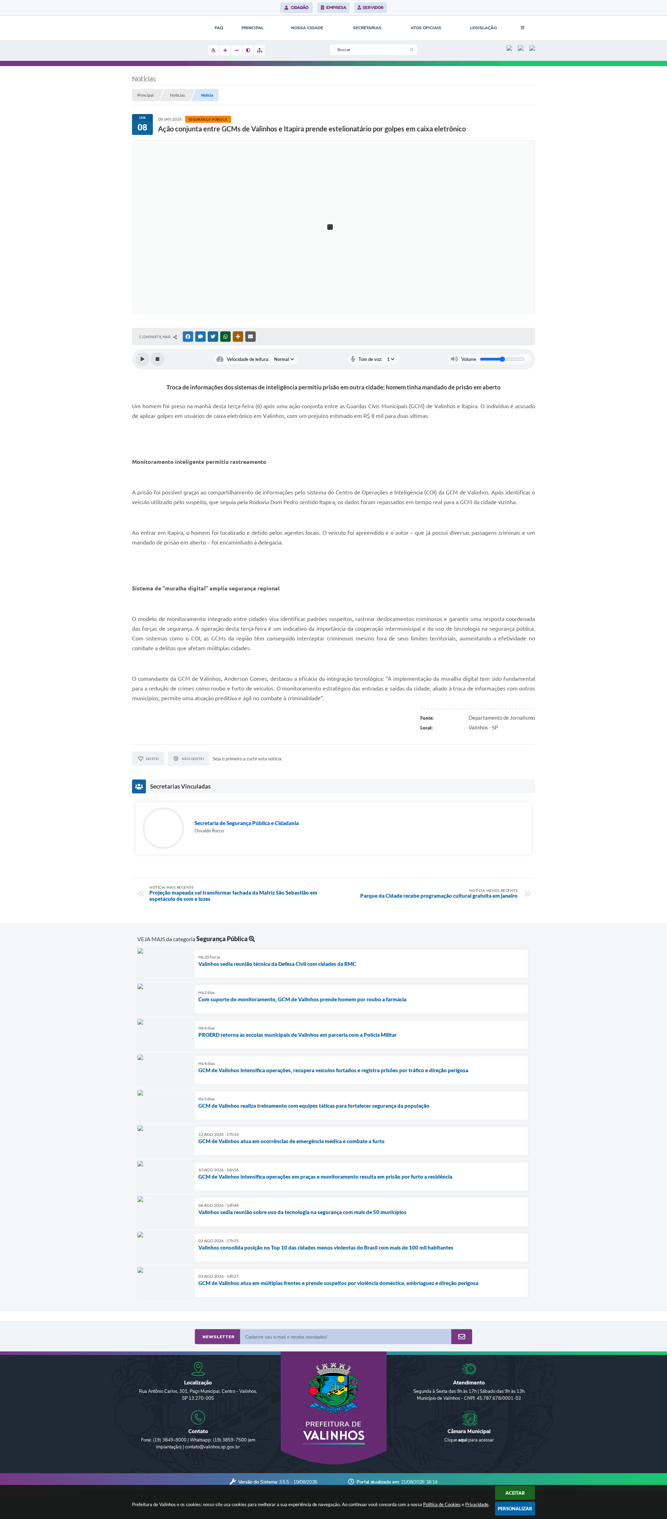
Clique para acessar (469, 1440)
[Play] (142, 359)
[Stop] (157, 359)
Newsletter (218, 1337)
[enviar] (461, 1337)
